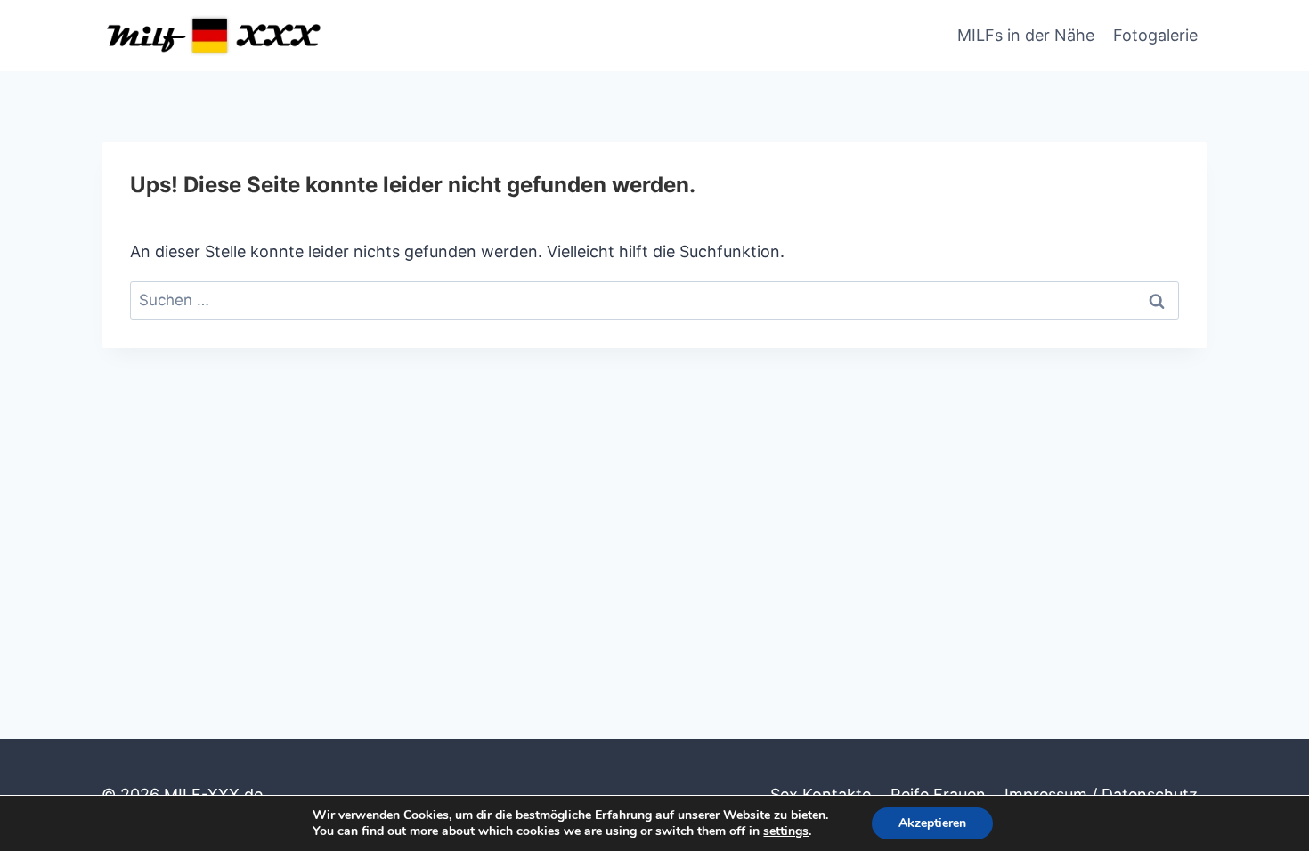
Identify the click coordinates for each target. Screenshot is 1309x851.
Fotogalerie (1155, 35)
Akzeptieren (932, 823)
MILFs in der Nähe (1025, 35)
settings (786, 831)
